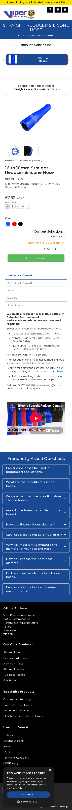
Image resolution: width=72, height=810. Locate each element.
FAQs (6, 752)
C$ (28, 206)
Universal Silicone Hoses (17, 705)
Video (11, 290)
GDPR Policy (11, 763)
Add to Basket (36, 258)
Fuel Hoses (9, 680)
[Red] (14, 224)
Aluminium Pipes (13, 663)
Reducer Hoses (45, 86)
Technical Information (21, 283)
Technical (8, 735)
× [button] (50, 770)
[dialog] (28, 787)
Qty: (47, 248)
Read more (30, 788)
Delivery (12, 297)
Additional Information (21, 275)
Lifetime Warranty (13, 740)
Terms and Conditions (16, 757)
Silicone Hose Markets (16, 710)
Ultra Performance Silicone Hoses (23, 716)
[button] (36, 470)
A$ (22, 206)
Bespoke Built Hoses (15, 658)
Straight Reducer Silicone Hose (32, 89)
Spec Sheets (15, 305)
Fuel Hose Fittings (14, 674)
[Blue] (8, 224)
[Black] (20, 224)
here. (60, 371)
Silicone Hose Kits (13, 669)
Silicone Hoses (26, 86)
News (6, 746)
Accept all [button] (28, 794)
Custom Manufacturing (17, 699)
